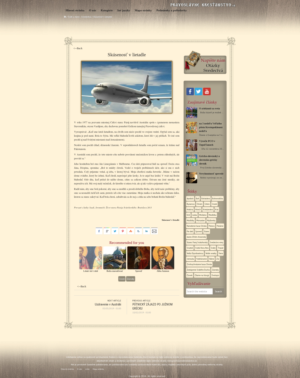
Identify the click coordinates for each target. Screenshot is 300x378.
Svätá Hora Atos (202, 248)
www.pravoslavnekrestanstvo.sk (182, 360)
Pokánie (220, 226)
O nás (92, 10)
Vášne (211, 259)
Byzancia (191, 204)
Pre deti (190, 231)
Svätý (213, 248)
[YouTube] (207, 94)
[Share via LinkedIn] (146, 233)
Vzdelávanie (201, 259)
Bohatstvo (205, 198)
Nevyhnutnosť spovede (211, 173)
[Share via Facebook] (98, 233)
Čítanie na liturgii (202, 275)
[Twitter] (198, 94)
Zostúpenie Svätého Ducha (198, 270)
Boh (197, 198)
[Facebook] (190, 94)
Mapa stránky (143, 10)
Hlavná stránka (75, 10)
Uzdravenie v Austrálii (108, 304)
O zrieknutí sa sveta (209, 108)
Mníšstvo (203, 215)
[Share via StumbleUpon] (130, 233)
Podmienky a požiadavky (171, 10)
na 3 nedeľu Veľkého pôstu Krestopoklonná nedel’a (210, 127)
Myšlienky (211, 220)
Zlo (217, 259)
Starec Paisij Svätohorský (197, 242)
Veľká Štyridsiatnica (195, 253)
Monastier (200, 220)
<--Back (77, 48)
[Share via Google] (106, 233)
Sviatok (190, 248)
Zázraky (130, 278)
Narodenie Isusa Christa (197, 226)
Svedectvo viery (216, 242)
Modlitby (190, 220)
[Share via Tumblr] (138, 233)
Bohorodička (217, 198)
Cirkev (207, 204)
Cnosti (122, 278)
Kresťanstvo (208, 209)
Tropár (220, 248)
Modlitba (212, 215)
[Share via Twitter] (114, 233)
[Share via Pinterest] (122, 233)
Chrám (199, 204)
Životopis (215, 275)
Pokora (212, 226)
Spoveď (198, 231)
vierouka (190, 259)
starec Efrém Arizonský (196, 237)
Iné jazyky (123, 10)
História (190, 209)
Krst (216, 209)
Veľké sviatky (210, 253)
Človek (189, 275)
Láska (194, 215)
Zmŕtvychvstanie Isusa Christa (199, 264)
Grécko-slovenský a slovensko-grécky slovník (209, 160)
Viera (221, 253)
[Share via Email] (154, 233)
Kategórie (107, 10)
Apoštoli (190, 198)
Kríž (188, 215)
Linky (87, 369)
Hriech (198, 209)
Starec (206, 231)
